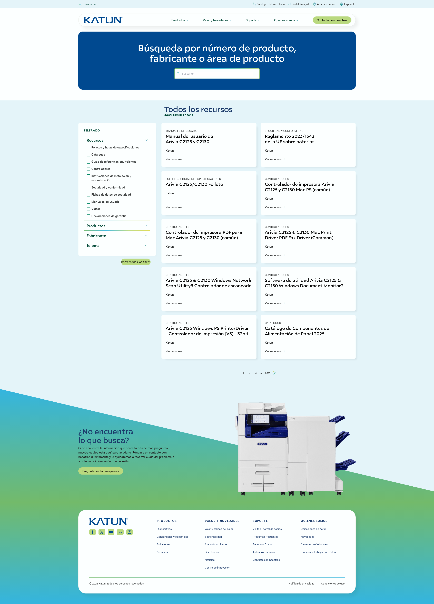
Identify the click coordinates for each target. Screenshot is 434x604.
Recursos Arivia (262, 544)
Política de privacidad (301, 583)
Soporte (251, 20)
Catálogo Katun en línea (271, 4)
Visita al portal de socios (267, 529)
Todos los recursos (264, 552)
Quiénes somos (284, 20)
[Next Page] (274, 372)
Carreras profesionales (314, 544)
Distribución (212, 552)
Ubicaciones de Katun (314, 529)
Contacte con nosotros (332, 20)
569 (267, 373)
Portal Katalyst (300, 4)
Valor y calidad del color (219, 529)
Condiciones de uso (333, 583)
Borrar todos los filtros (136, 262)
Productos (178, 20)
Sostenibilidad (213, 537)
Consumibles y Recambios (173, 537)
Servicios (162, 552)
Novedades (307, 537)
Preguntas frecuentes (265, 537)
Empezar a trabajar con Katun (318, 552)
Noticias (210, 560)
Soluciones (163, 544)
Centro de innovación (217, 567)
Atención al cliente (216, 544)
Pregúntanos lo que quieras (100, 471)
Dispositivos (164, 529)
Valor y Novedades (215, 20)
